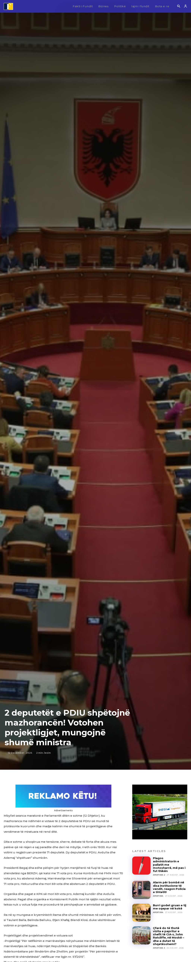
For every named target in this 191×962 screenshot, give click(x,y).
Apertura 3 (159, 948)
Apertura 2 (159, 875)
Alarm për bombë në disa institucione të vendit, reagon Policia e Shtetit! (169, 887)
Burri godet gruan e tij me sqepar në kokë (169, 906)
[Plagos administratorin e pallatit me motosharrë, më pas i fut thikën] (141, 866)
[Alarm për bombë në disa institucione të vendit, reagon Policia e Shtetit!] (141, 890)
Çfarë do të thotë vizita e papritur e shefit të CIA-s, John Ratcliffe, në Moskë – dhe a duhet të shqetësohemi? (168, 936)
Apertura (158, 896)
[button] (178, 6)
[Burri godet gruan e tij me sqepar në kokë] (141, 913)
